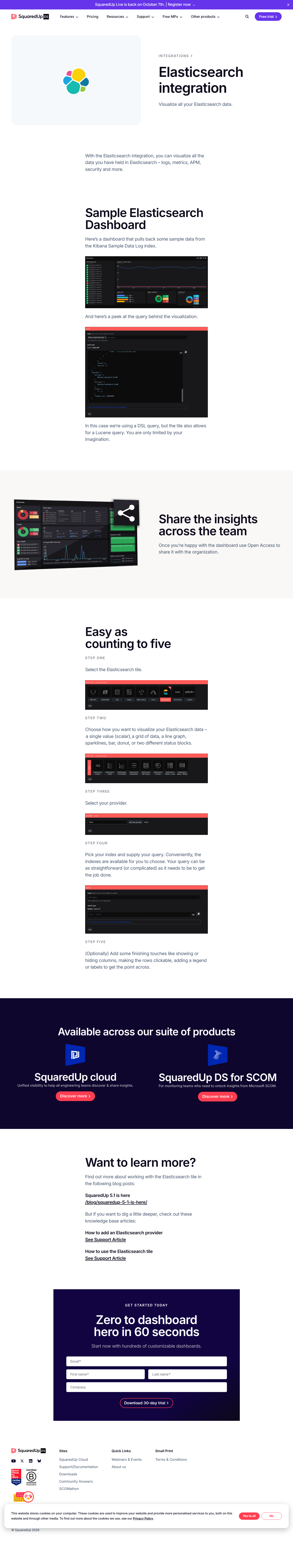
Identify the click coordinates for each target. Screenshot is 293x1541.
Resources (115, 16)
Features (67, 16)
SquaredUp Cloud (73, 1459)
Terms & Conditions (171, 1459)
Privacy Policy (143, 1518)
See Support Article (105, 1239)
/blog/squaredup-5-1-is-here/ (116, 1202)
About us (119, 1467)
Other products (203, 16)
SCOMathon (69, 1488)
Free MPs (170, 16)
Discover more (73, 1096)
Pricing (92, 16)
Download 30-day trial (144, 1403)
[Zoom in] (146, 282)
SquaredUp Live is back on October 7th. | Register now (145, 4)
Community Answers (76, 1481)
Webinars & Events (127, 1459)
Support (143, 16)
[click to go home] (30, 16)
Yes (245, 1516)
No (271, 1516)
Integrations (174, 56)
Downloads (68, 1474)
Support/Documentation (78, 1467)
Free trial (266, 16)
